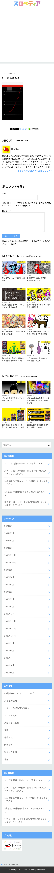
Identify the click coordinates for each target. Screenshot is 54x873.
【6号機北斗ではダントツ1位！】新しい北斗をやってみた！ (26, 483)
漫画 (6, 730)
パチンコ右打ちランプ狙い (16, 708)
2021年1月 (9, 547)
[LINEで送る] (33, 128)
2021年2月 (9, 540)
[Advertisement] (27, 35)
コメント (7, 211)
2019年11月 (10, 628)
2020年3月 (9, 599)
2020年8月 (9, 577)
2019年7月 (9, 657)
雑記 (6, 759)
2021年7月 (9, 525)
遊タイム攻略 (10, 752)
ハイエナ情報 (10, 700)
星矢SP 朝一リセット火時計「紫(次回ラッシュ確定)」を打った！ (25, 503)
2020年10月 (10, 562)
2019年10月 (10, 635)
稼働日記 (8, 737)
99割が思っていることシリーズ (19, 693)
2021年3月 (9, 533)
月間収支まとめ (11, 722)
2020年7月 (9, 584)
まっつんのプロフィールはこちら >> (34, 170)
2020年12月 (10, 555)
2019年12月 (10, 621)
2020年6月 (9, 591)
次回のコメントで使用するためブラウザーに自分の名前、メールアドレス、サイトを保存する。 (26, 204)
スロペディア (26, 870)
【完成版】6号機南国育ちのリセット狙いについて (25, 493)
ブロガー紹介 (10, 715)
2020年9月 (9, 569)
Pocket (23, 128)
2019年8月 (9, 650)
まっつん (15, 148)
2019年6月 (9, 665)
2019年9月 (9, 643)
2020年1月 (9, 613)
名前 (4, 193)
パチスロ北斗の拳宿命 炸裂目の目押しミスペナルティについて (25, 472)
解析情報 (8, 744)
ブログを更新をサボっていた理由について (24, 463)
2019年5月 (9, 672)
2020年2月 (9, 606)
